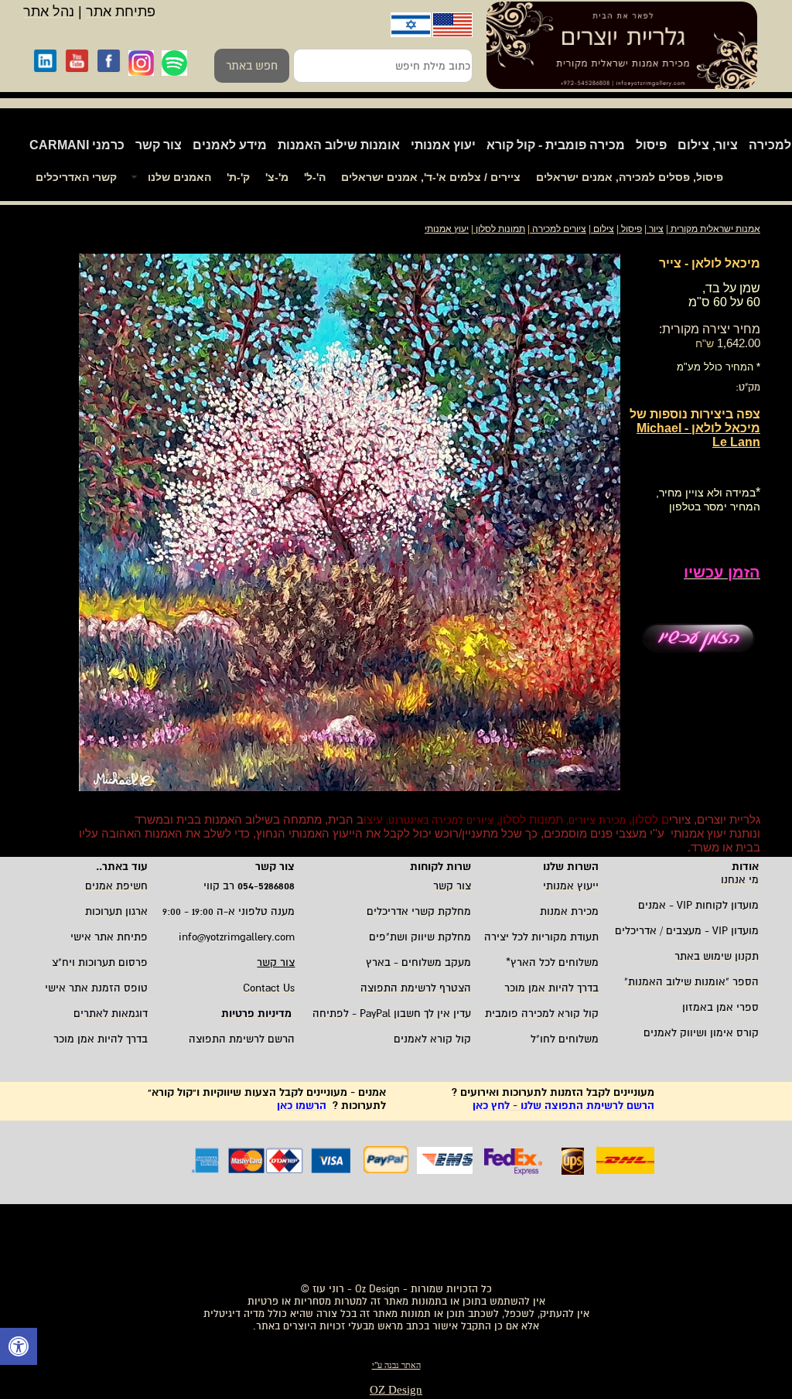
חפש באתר (252, 66)
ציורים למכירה (559, 228)
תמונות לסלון (499, 228)
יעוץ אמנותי (443, 145)
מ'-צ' (276, 177)
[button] (18, 1348)
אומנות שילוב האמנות (339, 145)
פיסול (651, 145)
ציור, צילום (708, 145)
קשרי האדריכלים (76, 177)
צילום (603, 228)
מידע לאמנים (230, 145)
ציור (656, 228)
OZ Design (396, 1390)
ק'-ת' (238, 177)
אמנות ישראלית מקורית (714, 228)
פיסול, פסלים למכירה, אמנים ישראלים (629, 177)
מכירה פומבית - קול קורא (555, 145)
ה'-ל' (315, 177)
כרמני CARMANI (77, 145)
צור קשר (158, 145)
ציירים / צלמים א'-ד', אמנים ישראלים (431, 177)
